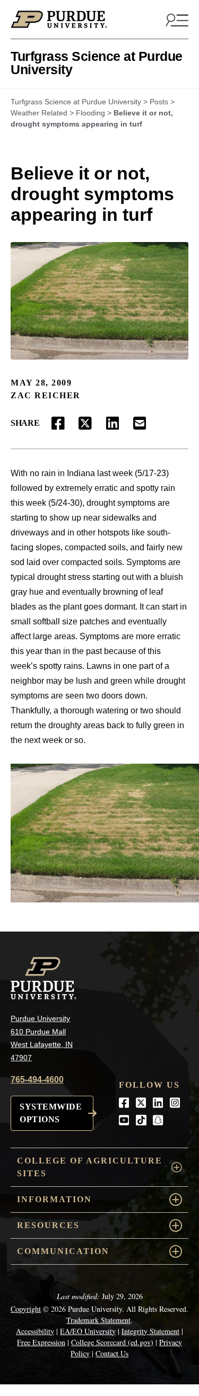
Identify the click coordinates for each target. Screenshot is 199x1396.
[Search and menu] (175, 19)
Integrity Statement (150, 1331)
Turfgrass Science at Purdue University (97, 63)
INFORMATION (54, 1199)
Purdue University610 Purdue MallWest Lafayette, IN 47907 (42, 1038)
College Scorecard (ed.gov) (112, 1342)
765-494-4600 (37, 1079)
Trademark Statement (98, 1320)
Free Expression (41, 1342)
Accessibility (35, 1331)
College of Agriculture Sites (89, 1167)
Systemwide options (51, 1113)
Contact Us (112, 1353)
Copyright (26, 1309)
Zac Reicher (46, 395)
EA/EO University (88, 1331)
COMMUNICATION (63, 1251)
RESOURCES (48, 1225)
